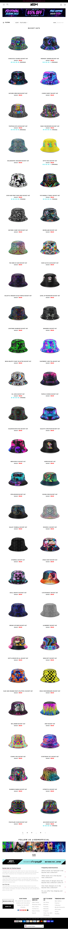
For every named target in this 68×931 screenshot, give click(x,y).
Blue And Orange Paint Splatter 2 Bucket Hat (18, 691)
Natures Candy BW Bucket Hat (18, 230)
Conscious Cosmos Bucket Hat (18, 58)
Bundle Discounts (60, 907)
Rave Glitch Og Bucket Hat (50, 263)
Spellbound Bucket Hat (18, 494)
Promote (45, 906)
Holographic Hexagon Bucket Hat (18, 160)
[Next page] (45, 833)
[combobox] (34, 926)
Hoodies (57, 913)
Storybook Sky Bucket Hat (50, 756)
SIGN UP (8, 906)
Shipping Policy (36, 904)
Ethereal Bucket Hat (18, 559)
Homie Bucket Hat (50, 461)
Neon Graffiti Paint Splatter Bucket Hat (18, 361)
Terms (29, 918)
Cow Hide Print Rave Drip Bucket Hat (18, 195)
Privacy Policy (24, 918)
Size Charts (35, 906)
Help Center (35, 902)
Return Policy (36, 910)
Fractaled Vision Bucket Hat (18, 822)
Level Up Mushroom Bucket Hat (50, 295)
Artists (56, 911)
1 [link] (22, 832)
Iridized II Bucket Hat (50, 527)
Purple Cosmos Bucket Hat (49, 394)
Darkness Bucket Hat (50, 328)
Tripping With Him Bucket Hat (18, 126)
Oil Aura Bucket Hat (18, 394)
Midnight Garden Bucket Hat (50, 58)
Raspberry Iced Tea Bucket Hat (50, 361)
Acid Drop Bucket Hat (50, 822)
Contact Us (35, 908)
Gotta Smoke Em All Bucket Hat (18, 658)
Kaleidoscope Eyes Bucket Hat (18, 428)
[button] (4, 4)
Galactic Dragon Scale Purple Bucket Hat (18, 295)
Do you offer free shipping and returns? (52, 891)
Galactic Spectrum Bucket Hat (50, 428)
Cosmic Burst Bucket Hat (50, 93)
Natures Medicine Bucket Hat (18, 93)
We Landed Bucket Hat (18, 723)
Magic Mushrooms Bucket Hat (49, 126)
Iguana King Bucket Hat (49, 494)
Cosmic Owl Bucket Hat (18, 756)
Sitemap (18, 918)
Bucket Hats (60, 22)
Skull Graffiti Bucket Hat (18, 592)
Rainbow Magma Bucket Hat (18, 789)
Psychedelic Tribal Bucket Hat (50, 195)
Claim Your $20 (47, 913)
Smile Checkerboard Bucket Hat (50, 691)
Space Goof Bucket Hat (50, 559)
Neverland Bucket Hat (50, 230)
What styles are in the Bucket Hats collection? (51, 876)
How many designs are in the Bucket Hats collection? (51, 886)
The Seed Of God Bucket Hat (18, 263)
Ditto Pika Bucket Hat (50, 160)
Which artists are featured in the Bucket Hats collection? (52, 871)
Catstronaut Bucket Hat (50, 592)
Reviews (45, 904)
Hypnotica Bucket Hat (50, 789)
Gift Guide (58, 909)
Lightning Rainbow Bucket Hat (18, 328)
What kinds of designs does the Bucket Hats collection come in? (52, 881)
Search (34, 913)
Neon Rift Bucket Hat (50, 658)
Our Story (46, 902)
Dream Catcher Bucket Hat (18, 625)
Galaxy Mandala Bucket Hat (18, 527)
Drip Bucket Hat (50, 723)
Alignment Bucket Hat (50, 625)
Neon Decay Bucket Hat (18, 461)
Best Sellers (58, 901)
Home (54, 22)
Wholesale (46, 915)
